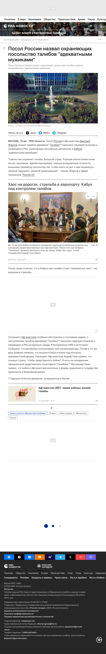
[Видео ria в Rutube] (50, 557)
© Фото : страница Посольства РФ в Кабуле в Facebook (29, 126)
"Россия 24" (28, 174)
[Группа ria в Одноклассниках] (40, 557)
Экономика (33, 573)
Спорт (70, 573)
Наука (78, 573)
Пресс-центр (61, 577)
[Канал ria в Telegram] (60, 557)
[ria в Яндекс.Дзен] (19, 557)
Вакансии (8, 589)
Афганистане (28, 337)
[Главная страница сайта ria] (18, 26)
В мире (52, 413)
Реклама (24, 577)
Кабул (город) (65, 413)
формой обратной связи (15, 638)
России (58, 141)
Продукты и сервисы (41, 577)
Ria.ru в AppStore (78, 577)
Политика (8, 573)
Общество (20, 573)
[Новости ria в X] (70, 557)
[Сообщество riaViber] (91, 557)
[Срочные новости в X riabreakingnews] (81, 557)
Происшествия (58, 573)
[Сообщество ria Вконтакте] (30, 557)
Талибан (55, 144)
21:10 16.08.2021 (11, 40)
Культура (88, 573)
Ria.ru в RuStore (97, 577)
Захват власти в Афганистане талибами (28, 413)
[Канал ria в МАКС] (9, 557)
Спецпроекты (11, 577)
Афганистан (81, 413)
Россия (13, 418)
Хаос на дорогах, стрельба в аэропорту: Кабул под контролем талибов (50, 186)
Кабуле (78, 148)
